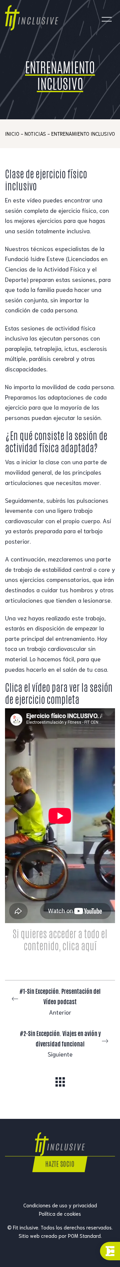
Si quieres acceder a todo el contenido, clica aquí (60, 940)
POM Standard (84, 1235)
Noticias (35, 133)
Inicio (12, 133)
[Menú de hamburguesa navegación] (106, 18)
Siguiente (60, 1043)
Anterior (60, 1001)
